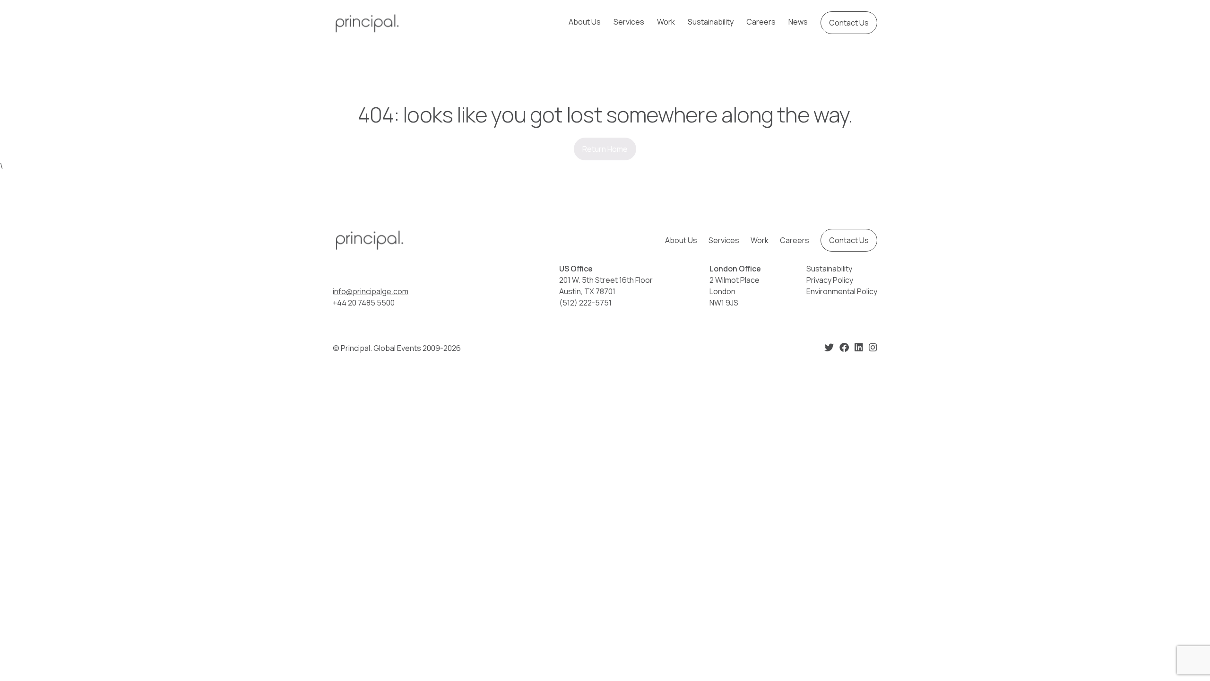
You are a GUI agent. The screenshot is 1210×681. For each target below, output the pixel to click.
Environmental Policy (841, 291)
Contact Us (849, 22)
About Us (585, 22)
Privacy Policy (829, 280)
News (798, 22)
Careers (761, 22)
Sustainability (711, 22)
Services (629, 22)
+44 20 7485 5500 (364, 302)
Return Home (605, 149)
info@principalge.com (370, 291)
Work (666, 22)
